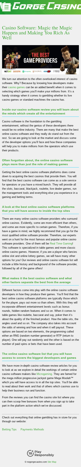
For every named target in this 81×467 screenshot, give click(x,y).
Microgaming (44, 374)
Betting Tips (9, 429)
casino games (16, 87)
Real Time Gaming (61, 243)
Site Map (52, 462)
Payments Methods (32, 429)
